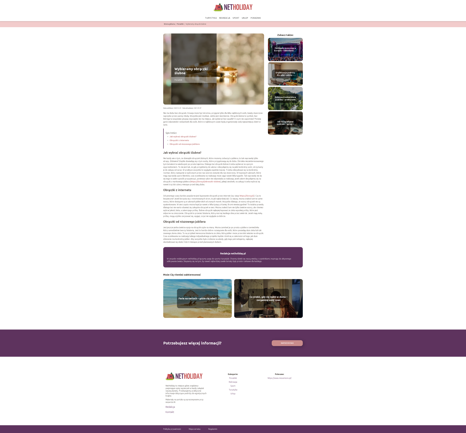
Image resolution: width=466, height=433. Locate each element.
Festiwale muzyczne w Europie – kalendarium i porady (285, 49)
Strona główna (169, 24)
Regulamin (212, 429)
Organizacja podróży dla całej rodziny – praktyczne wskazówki (285, 74)
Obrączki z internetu (179, 140)
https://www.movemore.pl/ (279, 378)
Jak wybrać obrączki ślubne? (183, 136)
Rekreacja (224, 18)
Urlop (245, 18)
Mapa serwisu (194, 429)
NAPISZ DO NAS (287, 343)
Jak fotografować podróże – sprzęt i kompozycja (285, 123)
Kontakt (170, 412)
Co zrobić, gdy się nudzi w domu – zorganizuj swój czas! (268, 298)
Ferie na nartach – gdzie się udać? (198, 298)
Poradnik (256, 18)
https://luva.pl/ (247, 196)
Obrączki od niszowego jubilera (185, 144)
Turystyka (211, 18)
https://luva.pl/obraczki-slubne (205, 181)
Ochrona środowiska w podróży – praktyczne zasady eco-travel (285, 98)
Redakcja (170, 406)
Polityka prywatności (172, 429)
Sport (236, 18)
